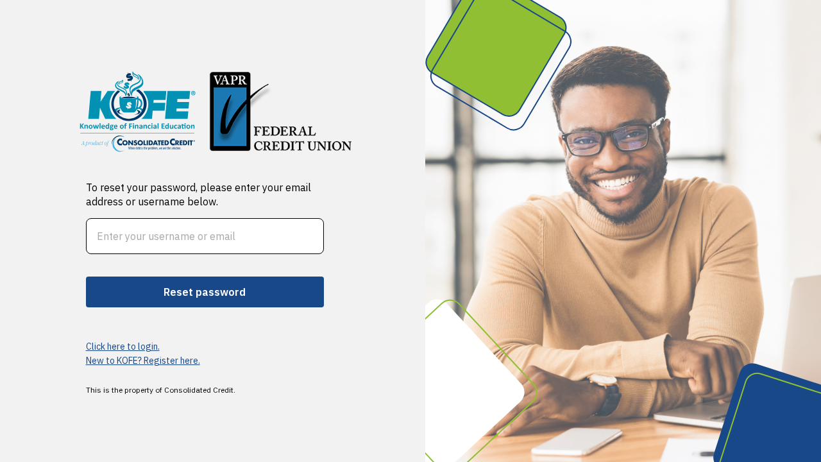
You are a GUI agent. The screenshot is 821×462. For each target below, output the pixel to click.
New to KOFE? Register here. (143, 360)
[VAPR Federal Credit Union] (138, 111)
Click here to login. (123, 346)
